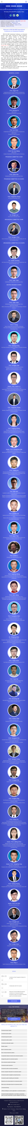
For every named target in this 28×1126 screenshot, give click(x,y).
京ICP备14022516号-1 (14, 1102)
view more (14, 1001)
